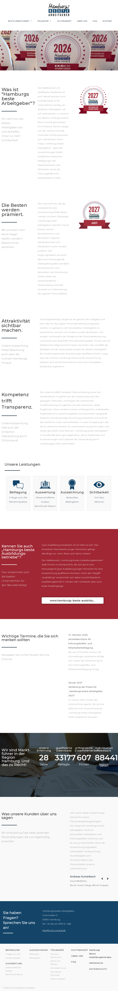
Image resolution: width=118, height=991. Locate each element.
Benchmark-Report (45, 506)
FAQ (95, 21)
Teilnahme (43, 21)
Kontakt (107, 21)
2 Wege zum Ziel (18, 497)
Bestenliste (72, 497)
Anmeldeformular (58, 968)
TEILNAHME (57, 950)
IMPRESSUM (96, 963)
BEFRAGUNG (13, 950)
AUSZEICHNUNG (39, 950)
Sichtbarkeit (64, 21)
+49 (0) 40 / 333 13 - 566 (58, 923)
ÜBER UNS (77, 956)
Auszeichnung (72, 492)
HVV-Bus (99, 497)
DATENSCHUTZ (98, 969)
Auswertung (45, 492)
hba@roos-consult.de (54, 930)
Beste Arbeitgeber (18, 21)
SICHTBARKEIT (79, 950)
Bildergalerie (72, 501)
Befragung (18, 492)
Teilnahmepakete (18, 501)
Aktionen (99, 501)
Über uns (82, 21)
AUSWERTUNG (14, 963)
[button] (55, 66)
